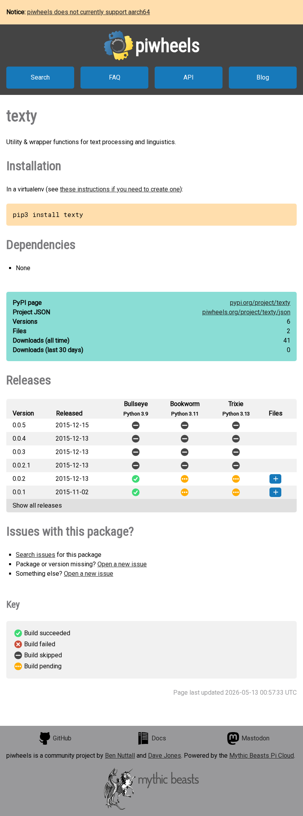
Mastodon (255, 738)
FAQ (114, 77)
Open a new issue (122, 564)
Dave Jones (164, 755)
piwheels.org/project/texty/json (246, 312)
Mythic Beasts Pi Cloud (261, 755)
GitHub (62, 738)
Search (40, 77)
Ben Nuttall (120, 755)
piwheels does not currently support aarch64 (88, 12)
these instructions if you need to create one (120, 189)
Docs (159, 738)
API (188, 77)
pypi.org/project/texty (260, 302)
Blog (262, 77)
